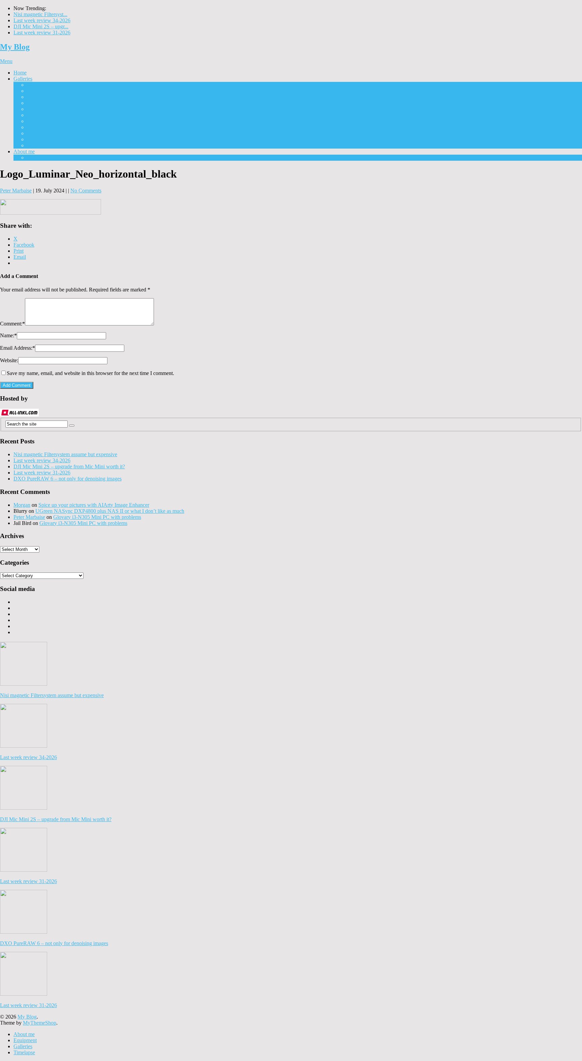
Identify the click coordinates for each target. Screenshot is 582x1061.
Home (20, 72)
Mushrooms (39, 109)
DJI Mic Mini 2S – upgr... (40, 26)
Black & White (43, 97)
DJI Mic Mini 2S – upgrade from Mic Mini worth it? (69, 466)
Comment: (12, 323)
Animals (36, 139)
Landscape (38, 115)
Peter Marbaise (16, 190)
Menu (6, 61)
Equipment (38, 157)
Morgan (21, 505)
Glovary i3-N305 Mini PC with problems (97, 517)
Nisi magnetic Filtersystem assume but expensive (65, 454)
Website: (9, 360)
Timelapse (37, 145)
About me (24, 151)
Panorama (37, 121)
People (34, 133)
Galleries (22, 79)
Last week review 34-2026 (41, 20)
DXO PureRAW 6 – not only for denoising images (67, 478)
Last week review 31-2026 (41, 32)
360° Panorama (43, 127)
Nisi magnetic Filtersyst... (40, 14)
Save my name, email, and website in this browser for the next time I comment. (90, 373)
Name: (8, 335)
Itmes (32, 103)
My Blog (15, 46)
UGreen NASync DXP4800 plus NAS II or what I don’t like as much (109, 511)
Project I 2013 (42, 85)
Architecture (40, 91)
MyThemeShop (39, 1023)
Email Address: (17, 348)
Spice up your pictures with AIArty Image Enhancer (93, 505)
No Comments (85, 190)
